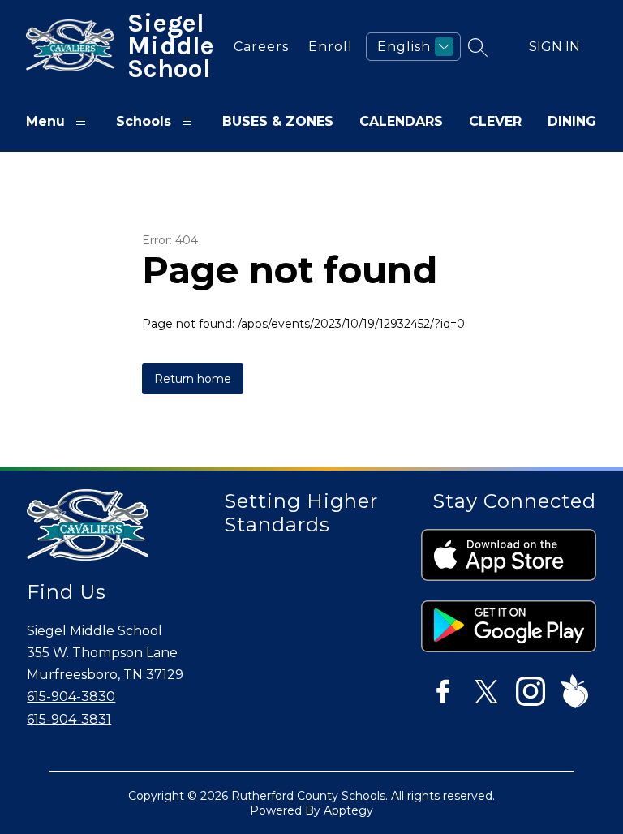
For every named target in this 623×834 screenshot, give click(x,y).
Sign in (554, 46)
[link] (257, 46)
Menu (45, 121)
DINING (572, 121)
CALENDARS (401, 121)
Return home (192, 379)
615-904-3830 (71, 696)
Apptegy (348, 810)
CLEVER (495, 121)
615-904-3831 (69, 719)
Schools (143, 121)
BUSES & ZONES (277, 121)
